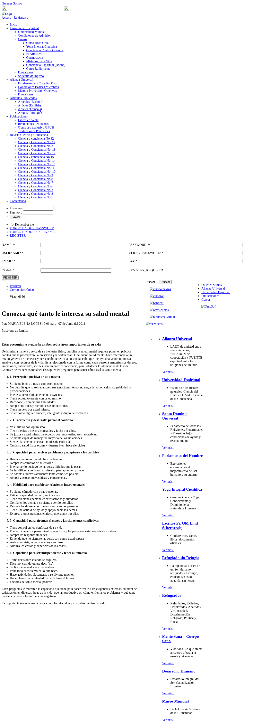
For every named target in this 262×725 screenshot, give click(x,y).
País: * (133, 261)
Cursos (205, 299)
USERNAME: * (12, 253)
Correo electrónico (22, 289)
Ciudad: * (8, 270)
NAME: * (8, 244)
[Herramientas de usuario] (3, 280)
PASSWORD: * (139, 244)
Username (16, 208)
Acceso (7, 17)
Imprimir (15, 286)
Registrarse (20, 17)
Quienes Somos (12, 3)
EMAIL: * (8, 261)
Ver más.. (168, 372)
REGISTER (18, 235)
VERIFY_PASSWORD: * (146, 253)
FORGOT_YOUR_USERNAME (32, 232)
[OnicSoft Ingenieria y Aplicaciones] (208, 306)
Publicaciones (210, 296)
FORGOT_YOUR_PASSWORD (32, 228)
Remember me (24, 224)
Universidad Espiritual (215, 292)
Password (16, 212)
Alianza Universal (213, 288)
